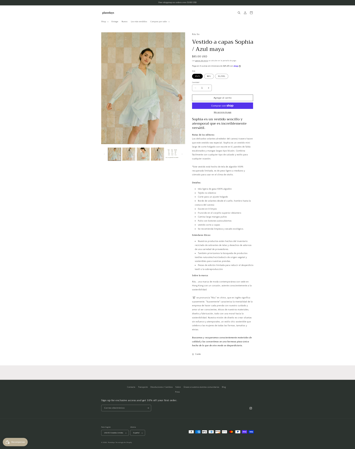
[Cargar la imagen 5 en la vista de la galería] (171, 154)
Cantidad (195, 82)
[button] (105, 22)
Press (177, 392)
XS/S (197, 76)
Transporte (143, 387)
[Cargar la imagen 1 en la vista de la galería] (114, 154)
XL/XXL (221, 76)
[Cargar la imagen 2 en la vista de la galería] (128, 154)
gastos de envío (201, 61)
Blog (224, 387)
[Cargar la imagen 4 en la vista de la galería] (157, 154)
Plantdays (111, 442)
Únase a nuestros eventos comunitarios (201, 387)
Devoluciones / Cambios (161, 387)
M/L (209, 76)
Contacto (131, 387)
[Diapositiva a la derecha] (182, 154)
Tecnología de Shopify (124, 442)
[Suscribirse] (148, 408)
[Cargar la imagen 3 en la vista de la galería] (143, 154)
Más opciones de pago (222, 112)
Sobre (178, 387)
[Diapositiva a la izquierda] (104, 154)
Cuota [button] (198, 354)
